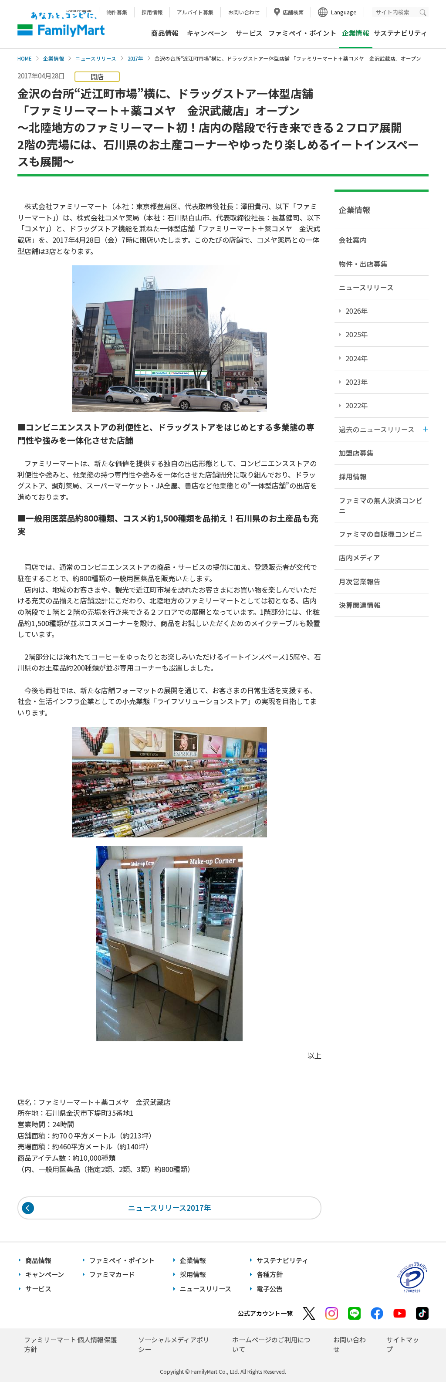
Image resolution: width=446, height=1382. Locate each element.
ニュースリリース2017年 (169, 1207)
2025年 (356, 334)
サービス (249, 32)
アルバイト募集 (195, 12)
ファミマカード (112, 1274)
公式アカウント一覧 (265, 1313)
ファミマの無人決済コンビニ (380, 505)
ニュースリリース (95, 58)
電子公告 (270, 1288)
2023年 (356, 381)
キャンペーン (207, 32)
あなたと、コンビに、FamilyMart (61, 24)
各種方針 (270, 1274)
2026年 (356, 310)
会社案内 (353, 239)
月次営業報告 (360, 581)
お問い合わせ (244, 12)
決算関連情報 (360, 605)
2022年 (356, 405)
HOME (24, 58)
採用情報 (152, 12)
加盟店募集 (356, 452)
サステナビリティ (401, 32)
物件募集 (116, 12)
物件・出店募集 (363, 263)
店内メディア (359, 557)
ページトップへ (418, 1353)
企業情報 (53, 58)
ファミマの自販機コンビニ (380, 534)
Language (344, 12)
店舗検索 (293, 12)
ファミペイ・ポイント (302, 32)
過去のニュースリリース (377, 429)
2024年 (356, 358)
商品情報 (164, 32)
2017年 (135, 58)
